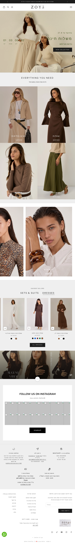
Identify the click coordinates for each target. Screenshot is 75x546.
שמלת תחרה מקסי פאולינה (13, 333)
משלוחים (33, 513)
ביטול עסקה (32, 510)
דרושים (14, 506)
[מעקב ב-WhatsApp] (52, 532)
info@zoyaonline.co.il (37, 459)
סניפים (14, 503)
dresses (48, 293)
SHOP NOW (56, 140)
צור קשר (14, 500)
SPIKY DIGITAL (28, 541)
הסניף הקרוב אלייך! (26, 1)
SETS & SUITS (29, 293)
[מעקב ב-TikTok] (57, 532)
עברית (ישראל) (38, 537)
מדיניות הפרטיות (31, 501)
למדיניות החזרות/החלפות (14, 463)
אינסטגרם (32, 456)
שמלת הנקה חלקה (37, 333)
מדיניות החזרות (31, 504)
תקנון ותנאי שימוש (31, 498)
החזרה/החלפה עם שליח (9, 494)
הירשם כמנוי (65, 511)
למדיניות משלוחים (26, 484)
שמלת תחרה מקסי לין (61, 333)
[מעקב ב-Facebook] (71, 532)
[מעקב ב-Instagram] (66, 532)
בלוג (15, 512)
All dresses (37, 345)
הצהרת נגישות (32, 507)
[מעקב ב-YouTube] (62, 532)
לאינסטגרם (37, 430)
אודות (14, 509)
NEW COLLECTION (62, 50)
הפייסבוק (39, 456)
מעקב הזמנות (12, 497)
